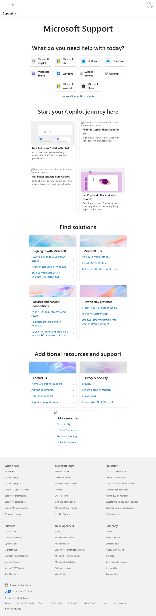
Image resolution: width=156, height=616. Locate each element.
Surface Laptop (11, 477)
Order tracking (61, 495)
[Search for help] (13, 5)
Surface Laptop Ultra (14, 483)
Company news (112, 543)
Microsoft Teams (12, 561)
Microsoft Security (13, 537)
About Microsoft (113, 537)
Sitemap (8, 603)
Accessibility (111, 568)
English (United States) (20, 584)
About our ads (120, 603)
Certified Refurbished (65, 501)
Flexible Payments (63, 514)
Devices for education (116, 477)
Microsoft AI (10, 531)
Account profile (62, 471)
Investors (110, 555)
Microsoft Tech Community (67, 555)
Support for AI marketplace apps (70, 549)
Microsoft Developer (64, 537)
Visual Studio (61, 574)
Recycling (104, 603)
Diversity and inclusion (116, 561)
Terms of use (56, 603)
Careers (109, 531)
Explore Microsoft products (17, 507)
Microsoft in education (116, 471)
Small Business (11, 574)
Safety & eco (89, 603)
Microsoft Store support (66, 483)
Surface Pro (10, 471)
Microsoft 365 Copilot (15, 568)
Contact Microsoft (25, 603)
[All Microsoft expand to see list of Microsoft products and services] (4, 5)
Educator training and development (122, 501)
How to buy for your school (118, 495)
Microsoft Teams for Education (120, 483)
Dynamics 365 (11, 543)
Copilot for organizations (16, 495)
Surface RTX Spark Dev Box (17, 489)
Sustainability (112, 574)
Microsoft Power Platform (16, 555)
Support (8, 13)
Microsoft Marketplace (65, 561)
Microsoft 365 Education (117, 489)
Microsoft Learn (62, 543)
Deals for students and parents (120, 507)
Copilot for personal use (16, 501)
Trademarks (73, 603)
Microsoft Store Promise (66, 507)
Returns (58, 489)
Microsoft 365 (11, 549)
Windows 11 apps (13, 514)
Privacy (42, 603)
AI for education (113, 514)
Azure (57, 531)
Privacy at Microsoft (115, 549)
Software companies (64, 568)
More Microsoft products (78, 96)
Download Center (63, 477)
